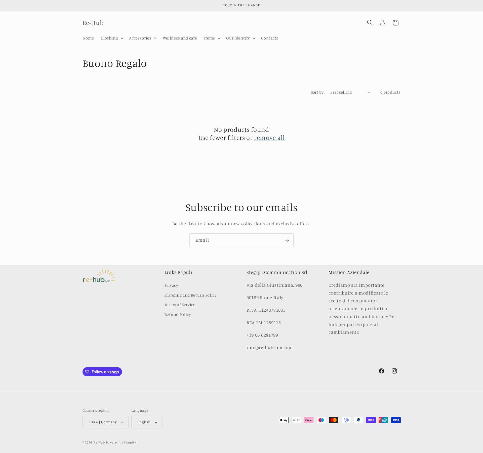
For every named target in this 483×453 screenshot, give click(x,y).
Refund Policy (178, 314)
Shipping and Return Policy (191, 295)
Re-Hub (99, 442)
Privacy (171, 285)
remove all (269, 137)
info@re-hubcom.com (270, 347)
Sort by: (318, 92)
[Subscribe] (286, 240)
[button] (111, 38)
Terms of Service (180, 304)
